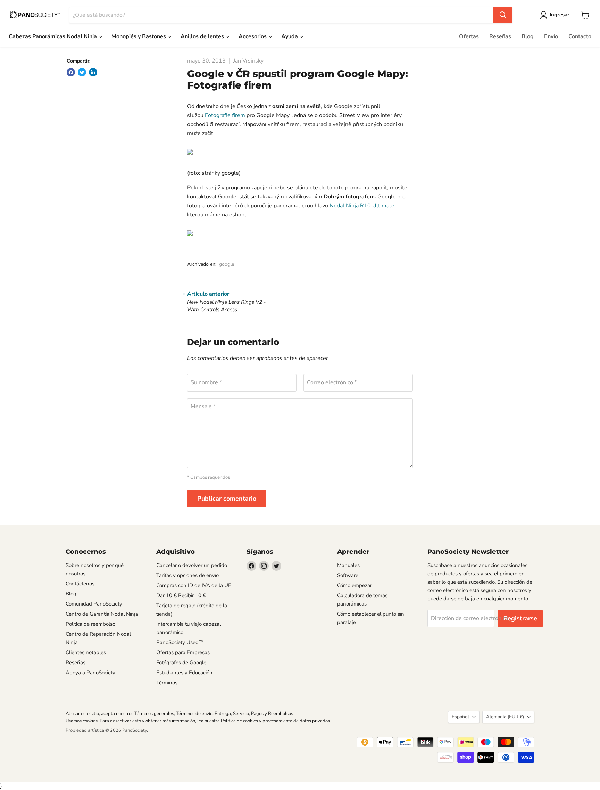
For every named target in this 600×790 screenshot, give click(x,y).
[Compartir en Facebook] (71, 72)
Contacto (579, 36)
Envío (551, 36)
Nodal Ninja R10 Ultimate (362, 205)
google (226, 264)
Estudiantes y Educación (184, 672)
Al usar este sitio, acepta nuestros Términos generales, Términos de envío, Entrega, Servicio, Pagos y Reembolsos (179, 713)
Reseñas (500, 36)
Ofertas (469, 36)
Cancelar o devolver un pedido (191, 565)
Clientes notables (86, 652)
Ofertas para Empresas (183, 652)
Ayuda (290, 36)
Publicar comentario (226, 498)
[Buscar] (502, 15)
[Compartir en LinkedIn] (93, 72)
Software (347, 575)
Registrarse (520, 618)
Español (460, 717)
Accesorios (253, 36)
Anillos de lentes (203, 36)
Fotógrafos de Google (181, 662)
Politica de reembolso (90, 623)
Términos (166, 682)
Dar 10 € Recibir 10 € (181, 595)
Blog (528, 36)
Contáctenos (80, 583)
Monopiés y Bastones (139, 36)
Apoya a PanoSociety (90, 672)
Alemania (505, 717)
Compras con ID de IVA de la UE (193, 585)
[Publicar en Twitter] (82, 72)
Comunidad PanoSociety (94, 603)
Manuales (348, 565)
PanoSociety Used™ (180, 642)
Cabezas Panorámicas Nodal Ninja (53, 36)
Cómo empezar (354, 585)
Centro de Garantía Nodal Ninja (102, 613)
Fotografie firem (225, 115)
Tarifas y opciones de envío (187, 575)
